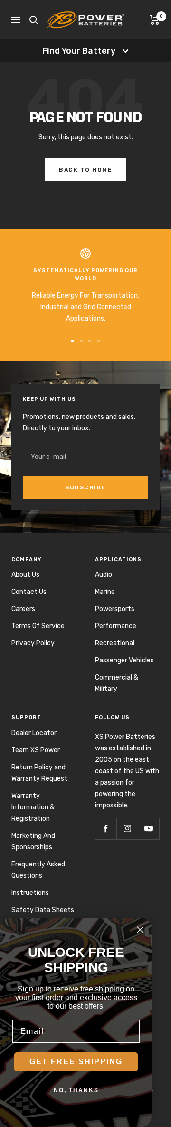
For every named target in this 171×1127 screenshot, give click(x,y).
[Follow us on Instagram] (127, 828)
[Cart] (155, 20)
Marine (105, 592)
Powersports (114, 609)
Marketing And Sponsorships (33, 841)
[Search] (33, 20)
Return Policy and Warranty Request (39, 773)
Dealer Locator (34, 733)
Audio (103, 575)
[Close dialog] (140, 930)
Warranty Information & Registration (33, 807)
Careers (23, 609)
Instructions (30, 893)
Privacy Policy (33, 643)
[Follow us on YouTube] (148, 828)
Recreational (114, 643)
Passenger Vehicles (124, 660)
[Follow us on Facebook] (105, 828)
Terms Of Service (38, 626)
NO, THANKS (76, 1090)
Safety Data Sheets (42, 910)
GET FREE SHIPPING (76, 1062)
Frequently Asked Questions (38, 870)
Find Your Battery (78, 51)
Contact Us (29, 592)
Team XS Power (35, 750)
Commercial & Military (116, 683)
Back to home (85, 169)
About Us (25, 575)
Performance (115, 626)
